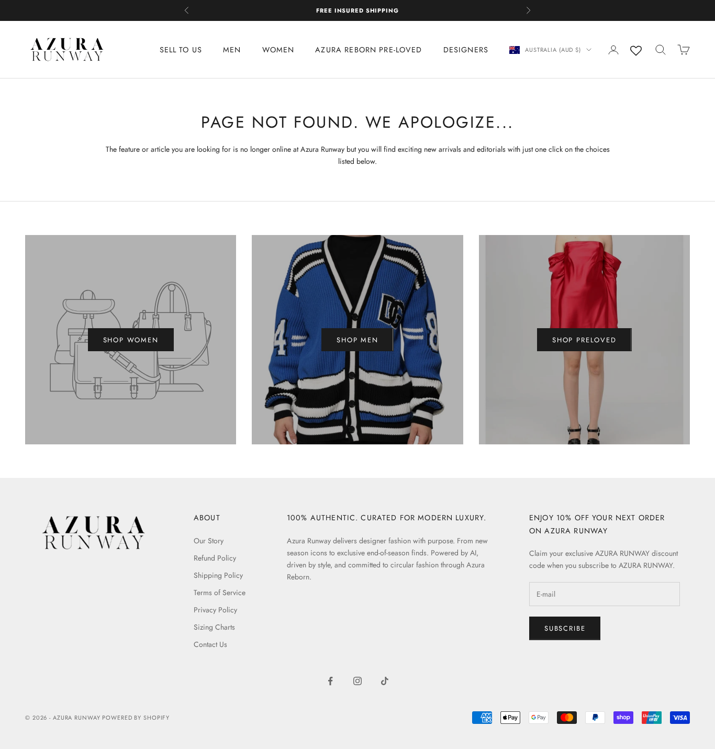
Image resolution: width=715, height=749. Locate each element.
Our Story (209, 540)
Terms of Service (219, 592)
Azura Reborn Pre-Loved (368, 49)
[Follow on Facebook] (330, 681)
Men (232, 49)
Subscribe (564, 628)
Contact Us (210, 644)
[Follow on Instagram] (357, 681)
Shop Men (357, 340)
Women (278, 49)
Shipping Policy (218, 575)
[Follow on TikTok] (384, 681)
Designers (465, 49)
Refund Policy (215, 558)
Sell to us (181, 49)
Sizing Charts (214, 627)
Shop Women (131, 340)
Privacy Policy (215, 610)
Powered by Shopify (136, 717)
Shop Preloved (584, 340)
